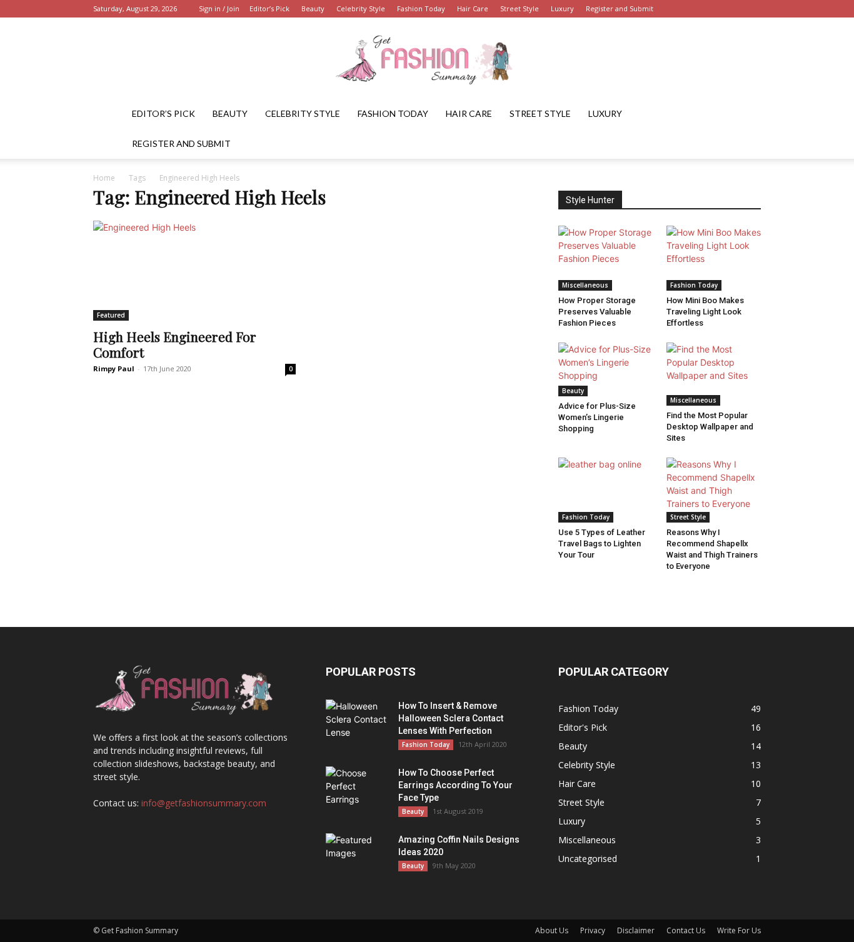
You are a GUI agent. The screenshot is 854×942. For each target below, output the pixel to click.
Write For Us (739, 930)
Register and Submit (619, 8)
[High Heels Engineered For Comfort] (194, 271)
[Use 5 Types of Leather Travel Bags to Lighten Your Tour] (605, 490)
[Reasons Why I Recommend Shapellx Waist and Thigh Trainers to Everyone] (713, 490)
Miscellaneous (585, 285)
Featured (111, 315)
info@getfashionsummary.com (203, 803)
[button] (746, 115)
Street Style (519, 8)
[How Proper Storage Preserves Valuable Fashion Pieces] (605, 258)
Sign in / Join (219, 8)
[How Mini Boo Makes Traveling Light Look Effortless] (713, 258)
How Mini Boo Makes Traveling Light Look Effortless (705, 312)
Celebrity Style (360, 8)
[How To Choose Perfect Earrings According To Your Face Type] (357, 788)
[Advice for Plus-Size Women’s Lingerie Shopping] (605, 369)
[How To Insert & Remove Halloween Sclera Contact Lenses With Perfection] (357, 721)
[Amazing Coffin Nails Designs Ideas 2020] (357, 855)
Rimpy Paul (113, 368)
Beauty (312, 8)
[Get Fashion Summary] (427, 59)
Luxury (562, 8)
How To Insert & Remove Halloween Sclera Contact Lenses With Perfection (450, 718)
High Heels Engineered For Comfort (174, 344)
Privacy (592, 930)
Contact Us (685, 930)
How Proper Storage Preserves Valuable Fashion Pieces (597, 312)
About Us (551, 930)
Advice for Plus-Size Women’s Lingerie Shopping (597, 417)
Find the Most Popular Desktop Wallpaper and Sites (709, 427)
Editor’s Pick (269, 8)
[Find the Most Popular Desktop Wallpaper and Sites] (713, 374)
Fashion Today (421, 8)
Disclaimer (636, 930)
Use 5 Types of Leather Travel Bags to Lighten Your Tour (601, 543)
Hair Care (472, 8)
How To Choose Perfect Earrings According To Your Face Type (455, 785)
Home (104, 178)
